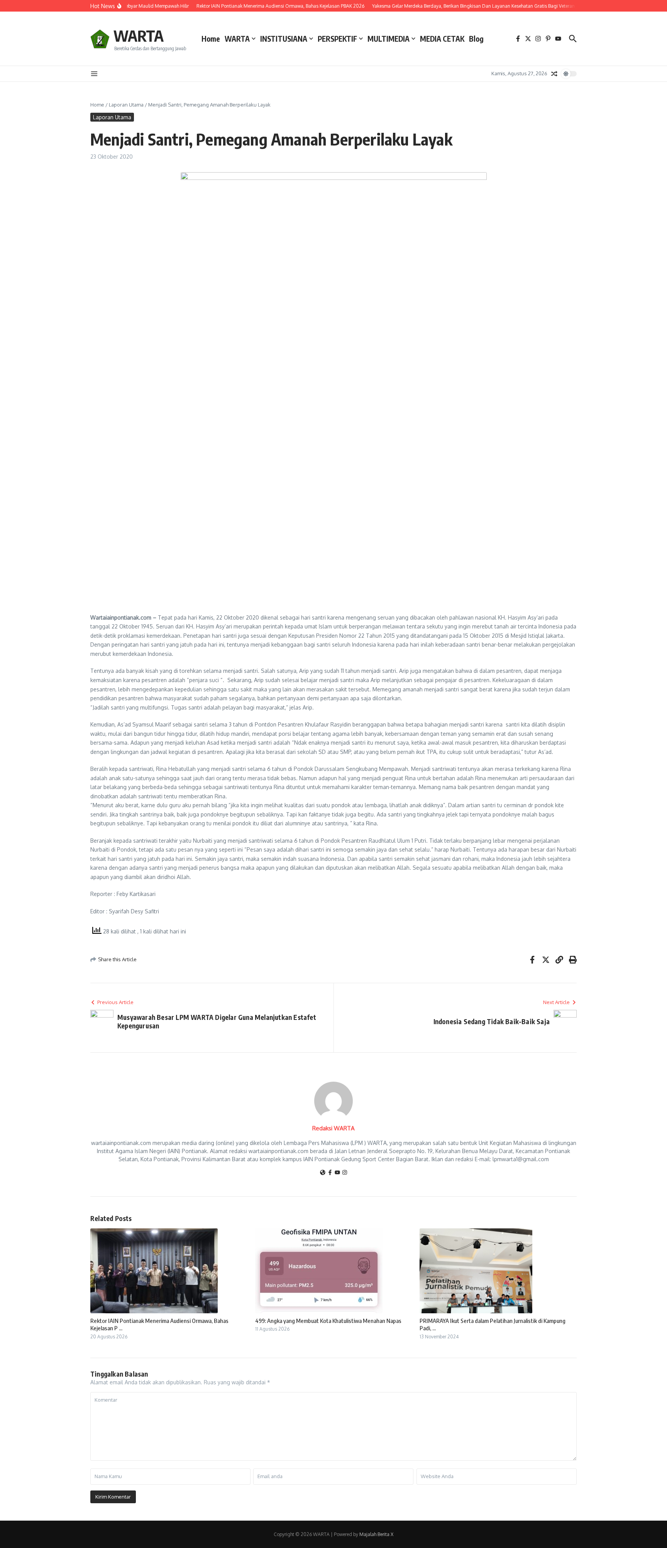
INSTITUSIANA (283, 38)
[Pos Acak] (554, 74)
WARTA (138, 35)
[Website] (322, 1173)
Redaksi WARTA (333, 1128)
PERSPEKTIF (337, 38)
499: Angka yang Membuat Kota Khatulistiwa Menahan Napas (328, 1320)
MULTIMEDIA (388, 38)
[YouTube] (337, 1173)
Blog (476, 38)
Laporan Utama (126, 105)
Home (210, 38)
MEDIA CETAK (442, 38)
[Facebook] (330, 1173)
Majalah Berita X (376, 1534)
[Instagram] (344, 1173)
